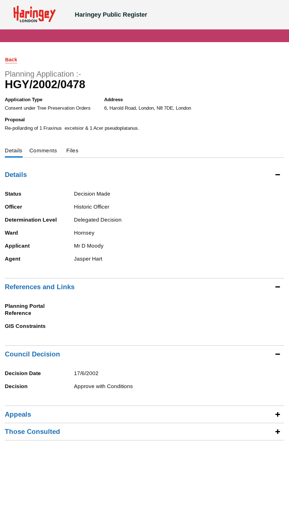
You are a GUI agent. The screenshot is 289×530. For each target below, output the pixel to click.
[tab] (14, 151)
